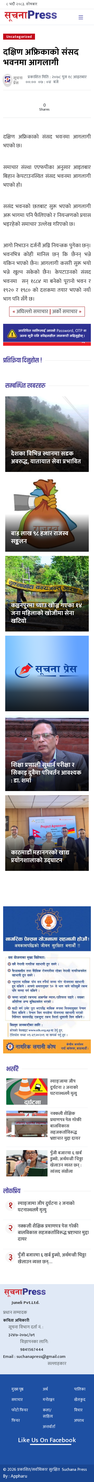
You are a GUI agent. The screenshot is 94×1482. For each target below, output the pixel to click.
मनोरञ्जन (48, 1399)
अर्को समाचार (65, 311)
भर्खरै (12, 1069)
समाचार (17, 1399)
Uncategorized (19, 37)
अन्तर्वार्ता (49, 1427)
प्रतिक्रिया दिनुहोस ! (22, 360)
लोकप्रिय (11, 1191)
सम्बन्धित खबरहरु (25, 386)
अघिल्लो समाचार (33, 311)
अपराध (79, 1420)
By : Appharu (15, 1476)
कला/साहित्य (48, 1413)
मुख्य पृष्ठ (17, 1389)
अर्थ (45, 1389)
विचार (78, 1410)
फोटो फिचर (19, 1410)
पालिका (79, 1389)
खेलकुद (79, 1399)
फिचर (15, 1420)
